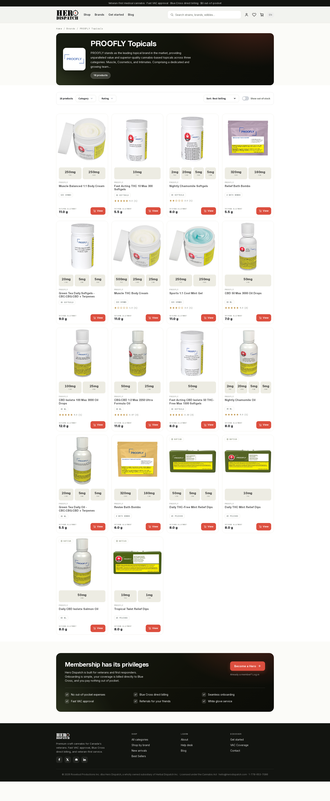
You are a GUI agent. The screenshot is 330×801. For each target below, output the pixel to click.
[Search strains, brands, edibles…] (172, 14)
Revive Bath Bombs (127, 507)
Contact (235, 750)
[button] (262, 15)
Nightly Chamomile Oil (240, 400)
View (100, 210)
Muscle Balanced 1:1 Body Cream (81, 186)
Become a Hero (245, 666)
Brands (70, 29)
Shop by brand (141, 745)
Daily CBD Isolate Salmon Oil (78, 609)
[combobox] (204, 14)
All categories (140, 739)
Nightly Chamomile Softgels (188, 186)
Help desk (187, 745)
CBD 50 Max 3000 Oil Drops (243, 293)
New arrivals (139, 750)
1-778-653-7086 (258, 774)
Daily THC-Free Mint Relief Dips (191, 507)
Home (59, 29)
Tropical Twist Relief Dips (131, 609)
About (184, 739)
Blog (183, 750)
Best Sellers (139, 756)
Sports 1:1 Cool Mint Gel (186, 293)
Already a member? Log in (244, 674)
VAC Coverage (239, 745)
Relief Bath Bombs (237, 186)
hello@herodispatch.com (233, 774)
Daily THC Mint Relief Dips (242, 507)
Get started (237, 739)
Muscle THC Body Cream (131, 293)
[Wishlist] (254, 14)
